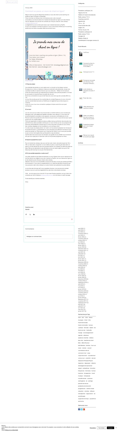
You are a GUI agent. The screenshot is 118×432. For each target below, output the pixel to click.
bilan (79, 342)
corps (88, 353)
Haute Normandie (83, 322)
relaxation (80, 391)
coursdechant (91, 355)
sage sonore (89, 393)
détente (93, 363)
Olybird (91, 327)
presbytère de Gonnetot (84, 386)
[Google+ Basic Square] (84, 409)
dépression (87, 363)
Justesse (80, 327)
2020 (79, 317)
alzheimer (86, 335)
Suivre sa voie (81, 330)
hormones (88, 370)
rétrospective (81, 393)
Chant (85, 320)
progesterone (81, 388)
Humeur (91, 325)
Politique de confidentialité (11, 430)
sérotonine (81, 401)
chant (79, 348)
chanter (84, 348)
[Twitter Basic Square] (81, 409)
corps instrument (82, 355)
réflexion (92, 391)
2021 (83, 317)
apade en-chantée (83, 337)
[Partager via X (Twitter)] (30, 214)
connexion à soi (82, 353)
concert (89, 348)
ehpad (80, 368)
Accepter (110, 428)
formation (92, 368)
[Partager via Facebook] (26, 214)
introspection (87, 373)
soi (94, 393)
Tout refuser (101, 428)
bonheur (88, 345)
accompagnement (88, 332)
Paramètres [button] (93, 428)
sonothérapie (81, 396)
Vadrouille (89, 330)
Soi (95, 327)
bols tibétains (81, 345)
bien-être (80, 340)
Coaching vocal (29, 207)
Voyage (80, 332)
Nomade (86, 327)
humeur (94, 370)
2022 (86, 317)
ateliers (91, 337)
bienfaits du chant (89, 340)
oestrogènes (81, 381)
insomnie (80, 373)
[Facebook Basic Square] (79, 409)
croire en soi (81, 358)
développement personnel (85, 365)
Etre (89, 320)
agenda (80, 335)
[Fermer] (116, 428)
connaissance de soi (83, 350)
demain (94, 358)
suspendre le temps (83, 398)
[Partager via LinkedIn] (34, 214)
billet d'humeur (85, 342)
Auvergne (80, 320)
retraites (86, 391)
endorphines (86, 368)
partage (90, 381)
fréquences (81, 370)
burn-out (93, 345)
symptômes (93, 398)
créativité (88, 358)
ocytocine (89, 378)
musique (80, 375)
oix (86, 381)
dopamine (81, 363)
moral (93, 373)
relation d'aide (90, 388)
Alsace (90, 317)
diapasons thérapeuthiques (85, 360)
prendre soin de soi (83, 383)
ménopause (87, 375)
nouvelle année (82, 378)
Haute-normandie (83, 325)
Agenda (27, 209)
